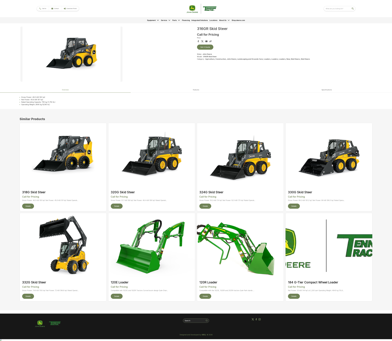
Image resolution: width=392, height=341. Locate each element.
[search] (352, 8)
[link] (70, 8)
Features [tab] (196, 90)
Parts (174, 20)
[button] (43, 8)
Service (164, 20)
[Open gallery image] (71, 54)
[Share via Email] (206, 41)
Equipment (151, 20)
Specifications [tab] (327, 90)
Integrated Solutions (200, 20)
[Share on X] (202, 41)
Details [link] (28, 206)
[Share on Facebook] (198, 41)
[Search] (206, 320)
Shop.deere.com (238, 20)
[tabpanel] (107, 54)
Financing (186, 20)
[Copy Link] (210, 41)
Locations (213, 20)
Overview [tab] (65, 90)
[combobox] (339, 8)
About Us (222, 20)
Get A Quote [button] (205, 47)
